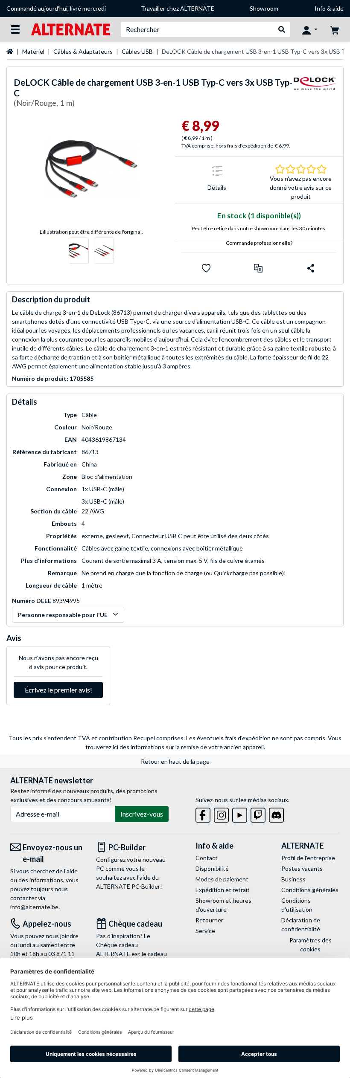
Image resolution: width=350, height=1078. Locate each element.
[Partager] (311, 268)
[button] (258, 268)
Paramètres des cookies (310, 944)
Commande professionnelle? (259, 243)
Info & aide (329, 8)
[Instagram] (221, 813)
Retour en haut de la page (175, 761)
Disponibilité (212, 868)
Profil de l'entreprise (308, 857)
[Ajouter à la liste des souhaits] (206, 268)
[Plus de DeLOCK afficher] (315, 94)
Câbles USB (137, 51)
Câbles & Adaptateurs (83, 51)
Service (205, 930)
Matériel (33, 51)
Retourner (209, 920)
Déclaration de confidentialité (300, 924)
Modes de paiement (221, 879)
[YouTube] (239, 813)
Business (293, 879)
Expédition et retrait (222, 889)
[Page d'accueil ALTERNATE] (70, 29)
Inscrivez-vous (141, 814)
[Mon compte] (310, 29)
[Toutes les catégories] (15, 29)
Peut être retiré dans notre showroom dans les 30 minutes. (259, 228)
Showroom (264, 8)
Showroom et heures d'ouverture (223, 905)
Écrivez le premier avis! (58, 690)
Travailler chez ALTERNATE (177, 8)
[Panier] (335, 29)
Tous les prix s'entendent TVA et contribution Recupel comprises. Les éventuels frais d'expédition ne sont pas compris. (168, 738)
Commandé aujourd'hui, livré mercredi (56, 8)
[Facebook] (202, 813)
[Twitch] (258, 813)
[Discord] (276, 813)
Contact (206, 857)
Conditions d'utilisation (296, 905)
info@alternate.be (34, 906)
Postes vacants (302, 868)
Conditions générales (309, 889)
